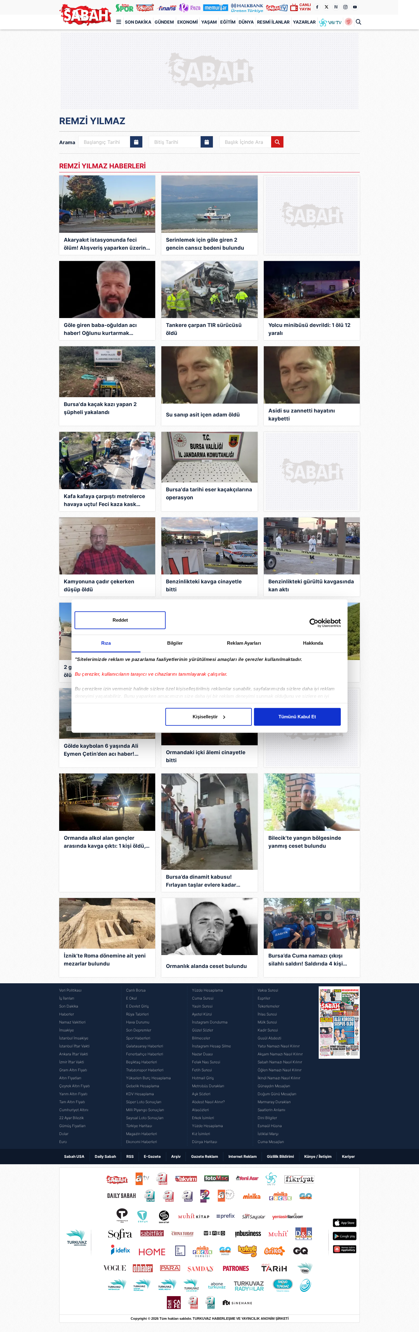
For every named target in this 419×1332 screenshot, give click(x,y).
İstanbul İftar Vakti (74, 1046)
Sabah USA (74, 1156)
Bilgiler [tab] (175, 643)
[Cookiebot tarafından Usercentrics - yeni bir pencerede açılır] (314, 623)
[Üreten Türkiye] (247, 7)
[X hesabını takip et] (326, 7)
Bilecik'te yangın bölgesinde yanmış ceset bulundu (304, 842)
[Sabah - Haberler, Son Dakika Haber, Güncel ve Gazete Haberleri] (85, 15)
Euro (63, 1141)
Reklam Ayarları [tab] (244, 643)
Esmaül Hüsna (270, 1125)
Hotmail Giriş (203, 1078)
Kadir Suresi (268, 1030)
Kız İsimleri (201, 1133)
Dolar (63, 1133)
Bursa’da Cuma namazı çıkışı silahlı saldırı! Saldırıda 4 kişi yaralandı (305, 960)
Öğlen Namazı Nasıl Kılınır (280, 1070)
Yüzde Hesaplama (207, 990)
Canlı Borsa (136, 990)
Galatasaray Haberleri (144, 1046)
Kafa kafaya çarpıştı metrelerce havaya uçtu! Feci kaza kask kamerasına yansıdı (104, 500)
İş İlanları (66, 998)
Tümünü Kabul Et (297, 716)
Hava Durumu (137, 1022)
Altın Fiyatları (70, 1078)
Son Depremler (138, 1030)
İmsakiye (66, 1030)
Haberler (66, 1014)
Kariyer (348, 1156)
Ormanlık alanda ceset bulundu (206, 966)
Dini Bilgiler (267, 1117)
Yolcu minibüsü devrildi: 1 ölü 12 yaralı (309, 329)
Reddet (120, 620)
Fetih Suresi (202, 1070)
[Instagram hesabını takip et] (345, 7)
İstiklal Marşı (268, 1133)
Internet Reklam (243, 1156)
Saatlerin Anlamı (271, 1109)
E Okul (131, 998)
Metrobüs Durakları (208, 1086)
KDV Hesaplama (140, 1094)
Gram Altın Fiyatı (73, 1070)
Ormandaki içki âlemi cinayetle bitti (205, 756)
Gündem (164, 22)
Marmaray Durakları (274, 1102)
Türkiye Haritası (139, 1125)
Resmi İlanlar (273, 22)
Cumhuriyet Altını (73, 1109)
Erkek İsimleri (203, 1117)
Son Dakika (138, 22)
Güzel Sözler (202, 1030)
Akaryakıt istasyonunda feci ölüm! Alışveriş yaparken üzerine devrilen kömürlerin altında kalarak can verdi (106, 244)
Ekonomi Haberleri (141, 1141)
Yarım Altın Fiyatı (73, 1094)
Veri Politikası (70, 990)
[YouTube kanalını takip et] (355, 7)
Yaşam (209, 22)
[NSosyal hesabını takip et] (336, 7)
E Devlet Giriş (137, 1006)
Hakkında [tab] (313, 643)
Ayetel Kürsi (202, 1014)
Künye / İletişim (318, 1156)
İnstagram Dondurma (210, 1022)
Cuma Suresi (202, 998)
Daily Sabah (105, 1156)
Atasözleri (200, 1109)
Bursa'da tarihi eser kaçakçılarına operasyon (209, 493)
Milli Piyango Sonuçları (145, 1109)
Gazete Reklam (204, 1156)
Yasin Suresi (202, 1006)
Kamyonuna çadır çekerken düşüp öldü (99, 585)
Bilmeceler (201, 1038)
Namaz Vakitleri (72, 1022)
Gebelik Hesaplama (142, 1086)
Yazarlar (304, 22)
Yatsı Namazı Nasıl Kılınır (279, 1046)
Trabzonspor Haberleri (144, 1070)
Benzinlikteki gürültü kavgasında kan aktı (311, 585)
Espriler (264, 998)
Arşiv (176, 1156)
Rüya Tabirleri (137, 1014)
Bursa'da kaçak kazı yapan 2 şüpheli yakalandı (100, 408)
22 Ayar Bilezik (71, 1117)
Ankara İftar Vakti (73, 1054)
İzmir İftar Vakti (71, 1062)
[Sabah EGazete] (339, 1066)
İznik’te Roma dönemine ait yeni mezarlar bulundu (105, 960)
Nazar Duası (202, 1054)
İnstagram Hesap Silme (211, 1046)
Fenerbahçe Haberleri (144, 1054)
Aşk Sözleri (201, 1094)
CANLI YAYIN (305, 6)
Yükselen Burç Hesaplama (148, 1078)
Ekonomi (187, 22)
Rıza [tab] (106, 643)
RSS (130, 1156)
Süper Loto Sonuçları (143, 1102)
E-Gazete (152, 1156)
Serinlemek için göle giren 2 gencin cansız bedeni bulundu (205, 244)
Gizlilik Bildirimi (280, 1156)
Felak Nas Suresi (206, 1062)
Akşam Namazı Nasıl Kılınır (280, 1054)
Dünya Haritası (204, 1141)
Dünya (246, 22)
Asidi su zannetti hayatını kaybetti (301, 415)
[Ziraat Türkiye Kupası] (348, 22)
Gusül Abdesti (269, 1038)
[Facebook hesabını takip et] (317, 7)
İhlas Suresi (267, 1014)
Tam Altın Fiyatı (72, 1102)
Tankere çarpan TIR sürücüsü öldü (204, 329)
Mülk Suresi (267, 1022)
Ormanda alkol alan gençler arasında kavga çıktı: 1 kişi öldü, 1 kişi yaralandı (106, 842)
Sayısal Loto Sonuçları (144, 1117)
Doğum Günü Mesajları (277, 1094)
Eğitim (228, 22)
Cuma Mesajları (271, 1141)
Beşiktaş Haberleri (141, 1062)
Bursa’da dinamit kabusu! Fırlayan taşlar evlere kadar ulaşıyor (201, 881)
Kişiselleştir (205, 716)
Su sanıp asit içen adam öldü (203, 415)
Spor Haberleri (138, 1038)
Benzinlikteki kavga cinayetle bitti (204, 585)
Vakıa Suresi (268, 990)
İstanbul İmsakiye (73, 1038)
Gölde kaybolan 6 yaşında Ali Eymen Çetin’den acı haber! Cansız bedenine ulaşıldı (101, 750)
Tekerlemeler (268, 1006)
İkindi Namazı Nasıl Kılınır (279, 1078)
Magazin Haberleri (141, 1133)
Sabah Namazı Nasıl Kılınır (280, 1062)
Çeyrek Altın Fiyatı (74, 1086)
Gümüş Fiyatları (72, 1125)
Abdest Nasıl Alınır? (208, 1102)
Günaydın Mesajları (274, 1086)
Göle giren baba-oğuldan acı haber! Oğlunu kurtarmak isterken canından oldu (100, 329)
